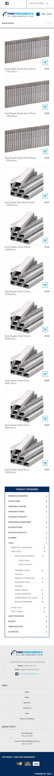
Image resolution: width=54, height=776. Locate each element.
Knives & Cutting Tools (25, 578)
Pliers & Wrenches (23, 594)
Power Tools (16, 608)
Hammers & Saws (22, 570)
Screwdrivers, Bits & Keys (26, 598)
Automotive (13, 632)
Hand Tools (16, 551)
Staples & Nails (25, 564)
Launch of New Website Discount (27, 741)
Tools (11, 543)
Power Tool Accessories (21, 548)
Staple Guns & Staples (24, 556)
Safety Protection (16, 616)
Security (12, 621)
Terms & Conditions (27, 719)
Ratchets (19, 574)
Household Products (17, 517)
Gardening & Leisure (17, 506)
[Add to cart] (27, 50)
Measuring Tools (22, 582)
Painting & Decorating (18, 496)
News (27, 697)
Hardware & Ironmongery (19, 522)
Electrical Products (17, 532)
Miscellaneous (21, 590)
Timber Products (15, 627)
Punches (18, 586)
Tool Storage (17, 611)
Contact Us (27, 708)
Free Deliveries (27, 733)
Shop (27, 713)
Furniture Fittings (16, 512)
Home (27, 692)
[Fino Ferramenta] (18, 13)
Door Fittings (14, 501)
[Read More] (27, 317)
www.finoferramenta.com (29, 674)
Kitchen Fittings (15, 527)
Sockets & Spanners (23, 602)
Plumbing (12, 538)
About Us (27, 703)
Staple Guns (24, 561)
